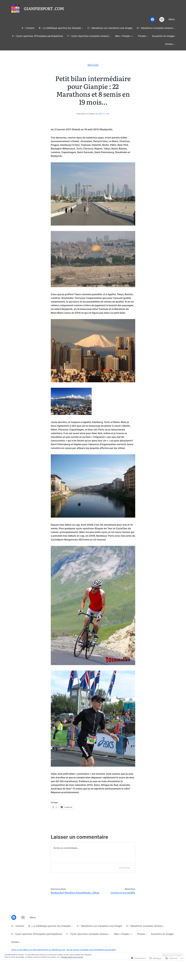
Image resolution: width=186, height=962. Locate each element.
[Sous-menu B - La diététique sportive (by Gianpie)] (82, 28)
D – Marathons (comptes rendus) (155, 28)
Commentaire (124, 868)
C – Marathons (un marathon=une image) (109, 28)
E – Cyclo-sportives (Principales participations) (37, 36)
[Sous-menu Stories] (174, 44)
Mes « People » (123, 36)
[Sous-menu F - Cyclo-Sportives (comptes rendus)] (110, 36)
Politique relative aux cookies (72, 957)
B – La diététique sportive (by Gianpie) (60, 28)
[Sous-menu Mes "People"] (133, 36)
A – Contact (28, 28)
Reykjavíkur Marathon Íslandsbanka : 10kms (75, 892)
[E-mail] (161, 19)
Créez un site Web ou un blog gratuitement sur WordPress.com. (38, 950)
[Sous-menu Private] (147, 36)
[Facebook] (152, 19)
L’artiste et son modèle (123, 892)
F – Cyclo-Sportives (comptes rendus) (88, 36)
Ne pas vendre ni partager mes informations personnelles (91, 950)
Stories (169, 44)
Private (142, 36)
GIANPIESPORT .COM (44, 8)
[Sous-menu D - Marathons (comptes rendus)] (174, 28)
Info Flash (93, 65)
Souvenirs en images (163, 36)
